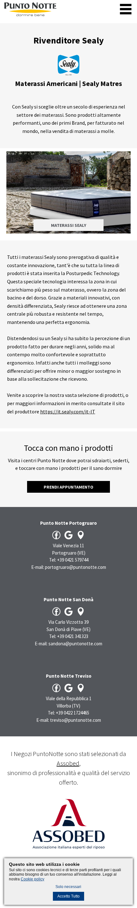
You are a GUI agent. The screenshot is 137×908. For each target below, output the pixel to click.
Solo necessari (68, 887)
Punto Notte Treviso (68, 676)
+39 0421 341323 (72, 636)
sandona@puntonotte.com (75, 644)
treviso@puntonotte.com (75, 720)
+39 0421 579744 (72, 560)
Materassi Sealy (68, 225)
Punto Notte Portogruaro (68, 523)
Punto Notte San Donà (68, 599)
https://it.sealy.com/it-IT (67, 411)
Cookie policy (32, 879)
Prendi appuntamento (68, 487)
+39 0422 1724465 (72, 713)
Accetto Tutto (68, 896)
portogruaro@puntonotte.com (75, 567)
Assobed (68, 763)
